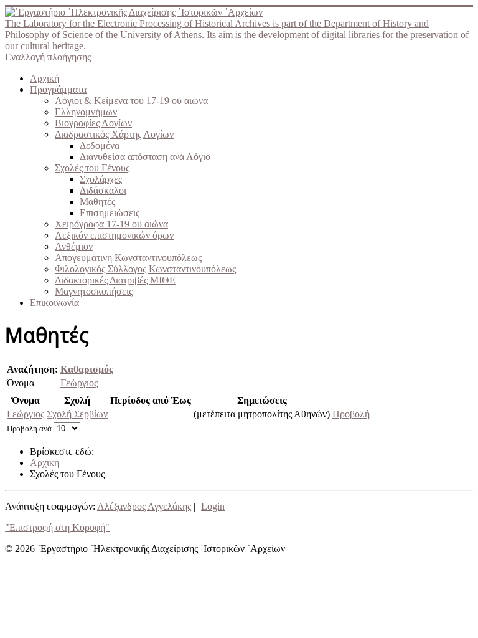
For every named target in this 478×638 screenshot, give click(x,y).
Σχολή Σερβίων (77, 414)
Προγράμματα (58, 89)
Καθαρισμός (86, 369)
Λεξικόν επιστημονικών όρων (114, 235)
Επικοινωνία (54, 302)
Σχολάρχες (101, 179)
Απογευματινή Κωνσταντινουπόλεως (128, 257)
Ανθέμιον (74, 246)
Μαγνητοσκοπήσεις (94, 291)
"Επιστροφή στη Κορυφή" (57, 527)
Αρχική (44, 78)
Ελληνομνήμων (86, 112)
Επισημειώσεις (109, 212)
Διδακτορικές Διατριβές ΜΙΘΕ (115, 280)
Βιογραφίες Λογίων (93, 123)
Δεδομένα (100, 145)
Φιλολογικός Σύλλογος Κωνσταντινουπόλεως (145, 269)
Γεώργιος (79, 383)
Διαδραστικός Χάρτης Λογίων (114, 134)
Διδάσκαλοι (103, 190)
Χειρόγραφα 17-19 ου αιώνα (111, 224)
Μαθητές (97, 201)
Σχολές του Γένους (92, 168)
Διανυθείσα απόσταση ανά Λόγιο (145, 156)
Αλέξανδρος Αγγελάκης (144, 506)
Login (213, 506)
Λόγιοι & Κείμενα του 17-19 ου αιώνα (131, 100)
